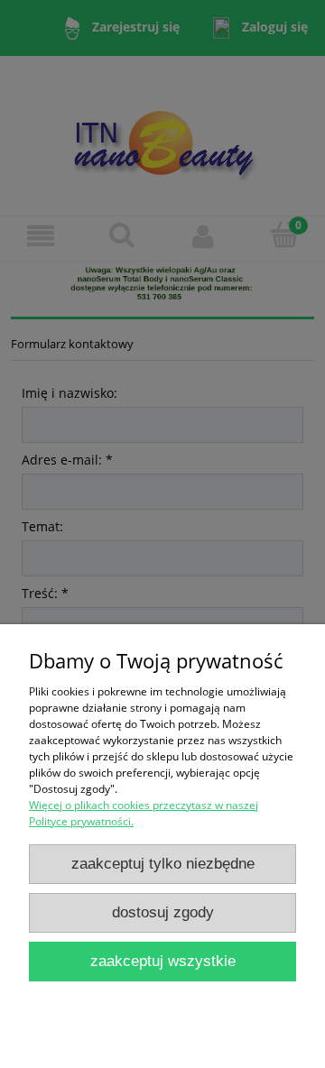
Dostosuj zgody (163, 912)
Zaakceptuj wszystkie (163, 961)
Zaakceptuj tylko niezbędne (163, 863)
